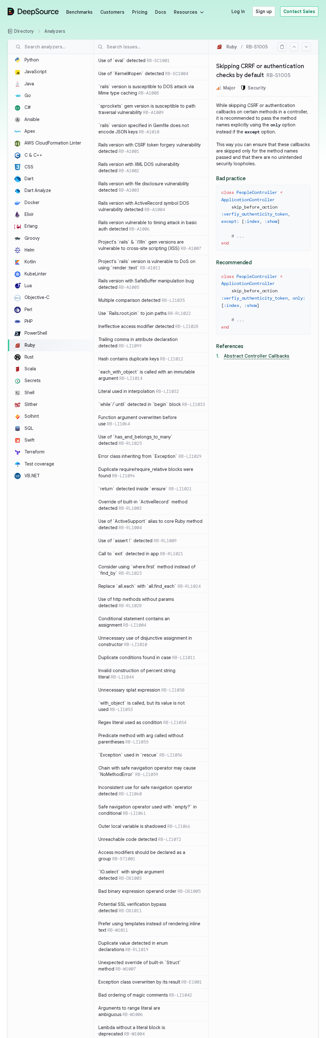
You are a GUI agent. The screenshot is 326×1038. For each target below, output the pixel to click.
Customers (112, 12)
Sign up (264, 11)
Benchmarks (79, 12)
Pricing (139, 12)
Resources (185, 12)
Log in (238, 11)
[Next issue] (306, 47)
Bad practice (230, 178)
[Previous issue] (294, 47)
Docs (160, 12)
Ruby (231, 47)
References (229, 346)
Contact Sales (299, 11)
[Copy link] (282, 47)
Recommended (234, 263)
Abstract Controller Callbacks (256, 356)
